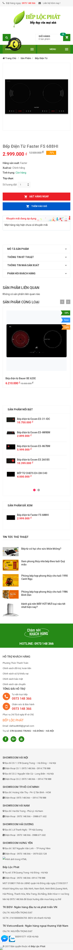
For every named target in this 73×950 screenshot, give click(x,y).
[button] (52, 37)
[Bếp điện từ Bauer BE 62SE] (36, 340)
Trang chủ (10, 58)
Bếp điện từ (41, 58)
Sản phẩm (26, 58)
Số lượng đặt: (10, 184)
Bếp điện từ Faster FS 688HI (33, 514)
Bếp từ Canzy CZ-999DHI (34, 463)
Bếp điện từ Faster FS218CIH (36, 432)
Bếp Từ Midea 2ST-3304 (33, 476)
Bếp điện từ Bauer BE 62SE (20, 378)
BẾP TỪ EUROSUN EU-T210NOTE (38, 418)
